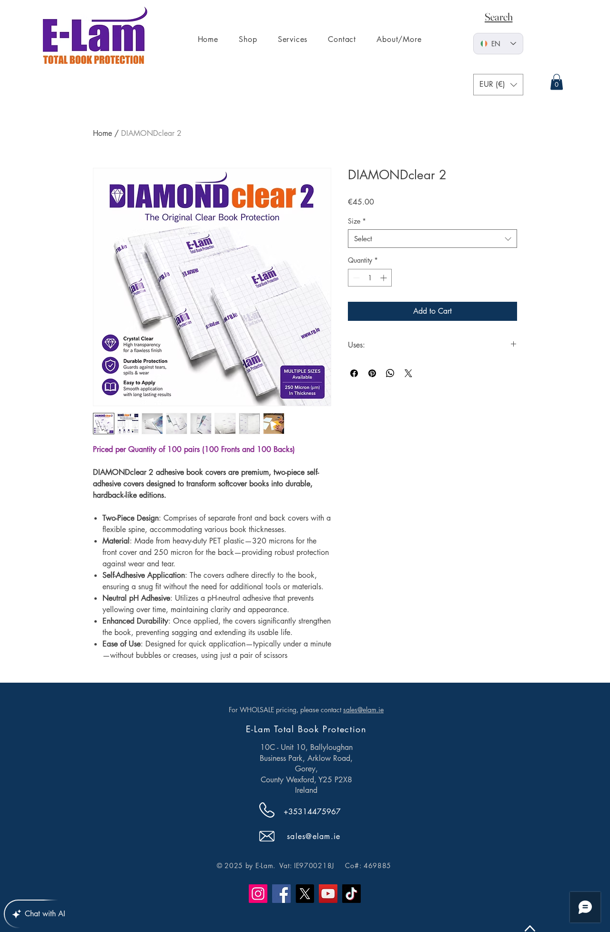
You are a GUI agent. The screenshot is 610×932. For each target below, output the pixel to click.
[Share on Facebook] (354, 373)
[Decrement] (355, 277)
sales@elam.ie (363, 709)
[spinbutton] (369, 277)
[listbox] (498, 84)
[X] (304, 893)
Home (102, 133)
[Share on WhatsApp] (390, 373)
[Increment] (384, 277)
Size (357, 220)
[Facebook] (281, 893)
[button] (498, 84)
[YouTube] (328, 893)
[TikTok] (351, 893)
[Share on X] (408, 373)
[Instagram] (258, 893)
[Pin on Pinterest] (372, 373)
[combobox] (432, 238)
